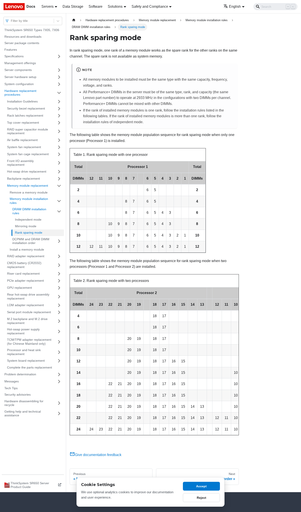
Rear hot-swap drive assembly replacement (28, 296)
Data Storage (73, 6)
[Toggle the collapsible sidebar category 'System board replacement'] (59, 360)
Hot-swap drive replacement (26, 171)
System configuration (19, 84)
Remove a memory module (29, 192)
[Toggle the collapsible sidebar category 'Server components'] (59, 70)
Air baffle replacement (22, 140)
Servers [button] (47, 6)
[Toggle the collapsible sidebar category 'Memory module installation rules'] (59, 201)
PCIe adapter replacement (25, 280)
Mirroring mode (25, 226)
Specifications (14, 56)
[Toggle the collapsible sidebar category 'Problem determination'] (59, 374)
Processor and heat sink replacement (24, 352)
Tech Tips (11, 388)
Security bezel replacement (26, 108)
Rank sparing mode (28, 232)
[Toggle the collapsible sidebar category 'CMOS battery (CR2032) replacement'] (59, 265)
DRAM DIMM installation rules (29, 211)
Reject (201, 497)
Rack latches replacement (25, 115)
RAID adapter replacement (25, 256)
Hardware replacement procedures (20, 93)
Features (10, 49)
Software (95, 6)
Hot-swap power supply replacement (23, 331)
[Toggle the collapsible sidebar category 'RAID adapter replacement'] (59, 256)
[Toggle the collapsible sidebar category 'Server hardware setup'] (59, 77)
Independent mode (28, 219)
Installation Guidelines (22, 101)
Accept (201, 486)
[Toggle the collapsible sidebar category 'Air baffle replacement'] (59, 140)
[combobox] (11, 20)
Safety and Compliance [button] (150, 6)
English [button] (235, 6)
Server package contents (21, 43)
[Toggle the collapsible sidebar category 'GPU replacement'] (59, 287)
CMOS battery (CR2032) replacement (24, 265)
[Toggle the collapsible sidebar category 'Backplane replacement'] (59, 178)
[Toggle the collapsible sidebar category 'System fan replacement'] (59, 147)
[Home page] (74, 20)
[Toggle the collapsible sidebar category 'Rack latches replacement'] (59, 115)
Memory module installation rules (29, 201)
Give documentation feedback (98, 455)
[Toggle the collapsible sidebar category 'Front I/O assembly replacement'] (59, 163)
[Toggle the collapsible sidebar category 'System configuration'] (59, 84)
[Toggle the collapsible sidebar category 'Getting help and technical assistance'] (59, 413)
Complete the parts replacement (29, 367)
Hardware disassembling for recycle (23, 403)
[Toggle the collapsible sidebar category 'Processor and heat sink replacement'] (59, 352)
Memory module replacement (27, 185)
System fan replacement (24, 147)
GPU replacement (19, 287)
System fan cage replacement (28, 154)
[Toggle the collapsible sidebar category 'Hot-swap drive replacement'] (59, 171)
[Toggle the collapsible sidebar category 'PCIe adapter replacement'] (59, 280)
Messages (11, 381)
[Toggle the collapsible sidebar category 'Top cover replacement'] (59, 122)
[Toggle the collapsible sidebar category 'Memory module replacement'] (59, 185)
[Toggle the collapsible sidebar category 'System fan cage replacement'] (59, 154)
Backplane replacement (23, 178)
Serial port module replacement (29, 312)
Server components (18, 70)
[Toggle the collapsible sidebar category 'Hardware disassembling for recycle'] (59, 403)
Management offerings (20, 63)
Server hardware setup (20, 77)
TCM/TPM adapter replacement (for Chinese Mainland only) (29, 341)
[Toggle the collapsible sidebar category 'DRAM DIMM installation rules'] (59, 211)
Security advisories (17, 394)
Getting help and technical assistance (22, 413)
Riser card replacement (23, 273)
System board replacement (26, 360)
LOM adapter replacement (25, 305)
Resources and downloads (22, 36)
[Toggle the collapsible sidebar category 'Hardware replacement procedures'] (59, 93)
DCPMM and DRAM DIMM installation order (30, 241)
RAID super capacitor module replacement (27, 131)
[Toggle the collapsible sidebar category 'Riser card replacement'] (59, 273)
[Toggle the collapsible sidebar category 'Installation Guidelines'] (59, 101)
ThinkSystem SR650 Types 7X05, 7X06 (31, 30)
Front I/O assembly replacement (20, 163)
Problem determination (20, 374)
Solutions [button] (115, 6)
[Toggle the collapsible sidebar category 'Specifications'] (59, 56)
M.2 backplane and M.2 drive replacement (27, 321)
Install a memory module (27, 249)
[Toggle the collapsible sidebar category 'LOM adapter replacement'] (59, 305)
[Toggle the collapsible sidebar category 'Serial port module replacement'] (59, 312)
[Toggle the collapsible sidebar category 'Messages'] (59, 381)
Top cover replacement (23, 122)
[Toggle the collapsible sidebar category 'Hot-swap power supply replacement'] (59, 331)
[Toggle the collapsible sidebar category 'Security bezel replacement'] (59, 108)
